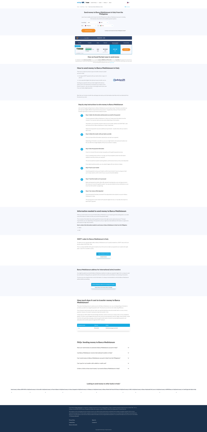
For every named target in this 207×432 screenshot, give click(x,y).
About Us (94, 420)
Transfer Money (93, 2)
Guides (100, 2)
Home (78, 6)
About (110, 2)
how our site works (75, 416)
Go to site (126, 49)
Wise (79, 328)
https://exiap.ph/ (78, 407)
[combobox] (103, 22)
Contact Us (94, 422)
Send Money (82, 6)
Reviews (105, 2)
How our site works (73, 424)
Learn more (112, 62)
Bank (86, 6)
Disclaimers (128, 6)
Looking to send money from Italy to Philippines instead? (115, 30)
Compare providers (88, 30)
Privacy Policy (72, 420)
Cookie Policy (72, 422)
